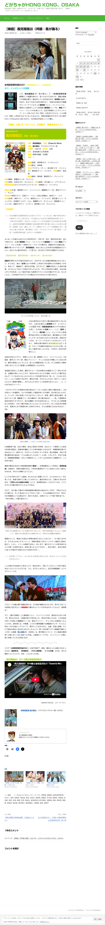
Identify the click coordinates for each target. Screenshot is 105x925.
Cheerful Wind (23, 795)
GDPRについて (18, 18)
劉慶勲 (49, 795)
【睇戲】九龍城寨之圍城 (83, 136)
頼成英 (9, 803)
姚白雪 (22, 798)
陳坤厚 (59, 800)
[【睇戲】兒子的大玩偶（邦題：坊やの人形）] (14, 776)
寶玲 (27, 798)
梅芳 (10, 800)
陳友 (54, 800)
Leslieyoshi (25, 33)
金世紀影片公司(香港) (38, 800)
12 (88, 66)
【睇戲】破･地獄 (81, 103)
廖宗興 (38, 798)
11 (84, 66)
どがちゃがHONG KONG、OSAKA (42, 5)
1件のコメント (40, 33)
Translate (91, 34)
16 (77, 70)
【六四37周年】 (80, 98)
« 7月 (77, 79)
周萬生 (17, 798)
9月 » (82, 79)
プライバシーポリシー (35, 18)
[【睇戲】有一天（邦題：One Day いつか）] (35, 776)
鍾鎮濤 (49, 800)
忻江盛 (49, 798)
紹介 (47, 18)
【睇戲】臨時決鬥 (81, 108)
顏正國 (15, 803)
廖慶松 (43, 798)
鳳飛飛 (36, 803)
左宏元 (32, 798)
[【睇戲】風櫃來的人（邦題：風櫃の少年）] (56, 776)
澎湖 (14, 800)
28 (95, 73)
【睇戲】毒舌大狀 (81, 127)
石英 (22, 800)
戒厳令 (55, 798)
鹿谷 (41, 803)
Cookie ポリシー (44, 922)
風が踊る (21, 803)
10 (81, 66)
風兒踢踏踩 (29, 803)
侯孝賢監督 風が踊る (28, 710)
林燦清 (60, 798)
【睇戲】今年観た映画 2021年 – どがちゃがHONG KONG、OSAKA (38, 838)
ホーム (7, 18)
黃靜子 (46, 803)
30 (77, 76)
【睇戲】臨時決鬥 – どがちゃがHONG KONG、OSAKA (87, 176)
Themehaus (96, 910)
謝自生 (27, 800)
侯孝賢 (43, 795)
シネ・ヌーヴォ (35, 795)
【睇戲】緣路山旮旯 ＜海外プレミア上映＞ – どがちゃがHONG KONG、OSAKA (87, 165)
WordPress (80, 910)
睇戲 (9, 795)
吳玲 (12, 798)
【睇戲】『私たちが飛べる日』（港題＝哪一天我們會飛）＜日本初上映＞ (87, 161)
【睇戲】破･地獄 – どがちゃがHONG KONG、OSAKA (87, 130)
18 (84, 70)
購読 (79, 227)
